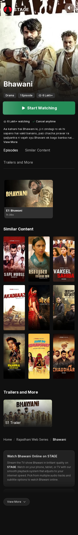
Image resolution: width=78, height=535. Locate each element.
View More (10, 142)
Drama (10, 95)
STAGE (52, 456)
